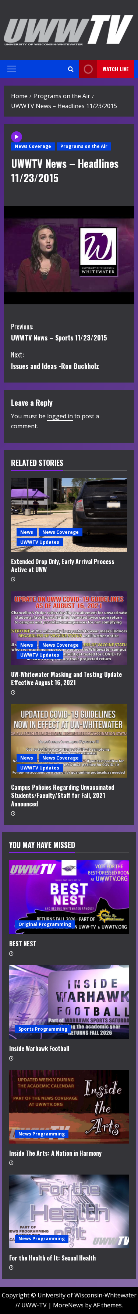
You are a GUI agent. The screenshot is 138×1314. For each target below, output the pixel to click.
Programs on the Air (83, 146)
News (26, 532)
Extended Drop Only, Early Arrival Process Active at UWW (62, 565)
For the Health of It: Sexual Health (52, 1258)
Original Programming (44, 924)
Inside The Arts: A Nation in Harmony (55, 1153)
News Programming (41, 1134)
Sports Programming (42, 1029)
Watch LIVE (116, 69)
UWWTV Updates (39, 542)
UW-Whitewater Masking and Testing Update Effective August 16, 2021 (66, 678)
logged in (60, 416)
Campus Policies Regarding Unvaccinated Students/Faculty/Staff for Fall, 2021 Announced (62, 795)
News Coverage (33, 146)
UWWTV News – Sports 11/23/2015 (59, 332)
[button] (12, 69)
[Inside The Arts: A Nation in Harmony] (69, 1107)
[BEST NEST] (69, 897)
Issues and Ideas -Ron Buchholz (55, 360)
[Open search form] (71, 69)
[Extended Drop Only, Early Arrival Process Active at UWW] (69, 515)
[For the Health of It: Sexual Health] (69, 1211)
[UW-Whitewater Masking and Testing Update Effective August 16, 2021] (69, 628)
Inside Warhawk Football (39, 1048)
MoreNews (68, 1305)
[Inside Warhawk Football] (69, 1002)
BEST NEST (22, 943)
